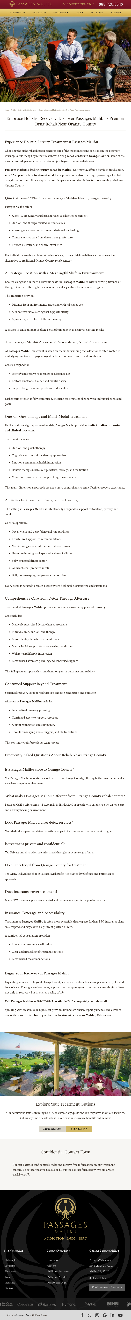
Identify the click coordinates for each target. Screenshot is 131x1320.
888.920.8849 (111, 4)
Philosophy (11, 1260)
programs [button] (38, 12)
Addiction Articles (57, 1277)
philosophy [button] (17, 12)
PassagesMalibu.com (100, 1260)
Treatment (10, 1271)
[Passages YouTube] (120, 1315)
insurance (97, 12)
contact (116, 12)
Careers (51, 1266)
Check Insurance (52, 1129)
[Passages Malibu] (31, 4)
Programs (10, 1266)
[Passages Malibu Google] (105, 1315)
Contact (9, 1288)
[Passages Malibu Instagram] (97, 1315)
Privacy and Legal (57, 1283)
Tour (7, 1277)
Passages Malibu (22, 1315)
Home (7, 110)
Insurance (10, 1283)
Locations (52, 1260)
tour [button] (79, 12)
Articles (13, 110)
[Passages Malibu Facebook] (82, 1315)
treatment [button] (60, 12)
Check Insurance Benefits (106, 1287)
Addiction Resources (58, 1271)
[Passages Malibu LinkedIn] (112, 1315)
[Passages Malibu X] (89, 1315)
